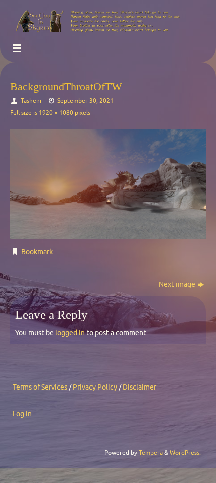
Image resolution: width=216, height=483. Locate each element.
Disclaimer (139, 387)
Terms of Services (40, 387)
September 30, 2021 (85, 100)
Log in (22, 414)
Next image (177, 284)
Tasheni (31, 100)
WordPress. (185, 453)
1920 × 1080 (56, 113)
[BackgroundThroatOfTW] (108, 184)
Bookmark (37, 252)
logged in (70, 333)
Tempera (151, 453)
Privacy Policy (95, 387)
